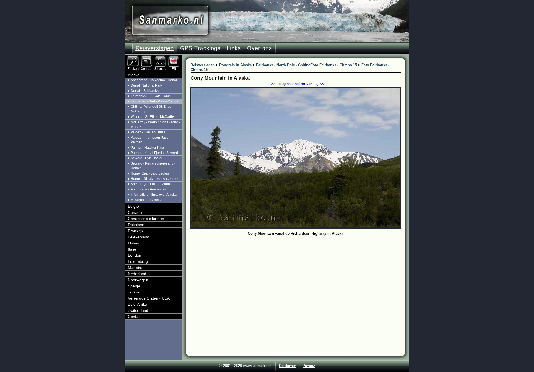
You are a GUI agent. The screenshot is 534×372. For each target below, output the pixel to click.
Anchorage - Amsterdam (149, 189)
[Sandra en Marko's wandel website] (170, 20)
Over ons (259, 48)
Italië (132, 249)
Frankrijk (135, 231)
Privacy (309, 366)
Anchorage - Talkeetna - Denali (154, 80)
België (133, 206)
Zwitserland (138, 310)
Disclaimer (287, 366)
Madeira (135, 267)
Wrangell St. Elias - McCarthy (153, 117)
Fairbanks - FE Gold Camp (151, 96)
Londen (134, 255)
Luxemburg (138, 261)
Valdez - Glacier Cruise (148, 132)
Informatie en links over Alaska (154, 195)
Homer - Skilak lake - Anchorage (155, 179)
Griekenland (138, 237)
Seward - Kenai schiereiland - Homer (153, 165)
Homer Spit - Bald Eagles (150, 173)
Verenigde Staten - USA (149, 298)
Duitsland (136, 224)
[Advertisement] (300, 279)
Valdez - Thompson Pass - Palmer (150, 140)
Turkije (134, 292)
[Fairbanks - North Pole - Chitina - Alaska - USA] (174, 57)
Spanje (134, 286)
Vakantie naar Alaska (146, 200)
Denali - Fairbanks (145, 91)
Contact (135, 316)
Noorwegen (138, 280)
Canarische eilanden (146, 218)
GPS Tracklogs (200, 48)
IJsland (134, 243)
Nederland (137, 273)
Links (234, 48)
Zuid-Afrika (137, 304)
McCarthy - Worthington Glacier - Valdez (155, 124)
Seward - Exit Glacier (146, 158)
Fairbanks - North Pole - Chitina (154, 101)
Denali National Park (146, 85)
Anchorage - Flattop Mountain (153, 184)
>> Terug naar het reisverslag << (297, 84)
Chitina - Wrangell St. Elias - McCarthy (152, 109)
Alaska (134, 75)
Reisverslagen (154, 48)
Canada (135, 212)
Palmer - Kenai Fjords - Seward (154, 153)
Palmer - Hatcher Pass (148, 148)
